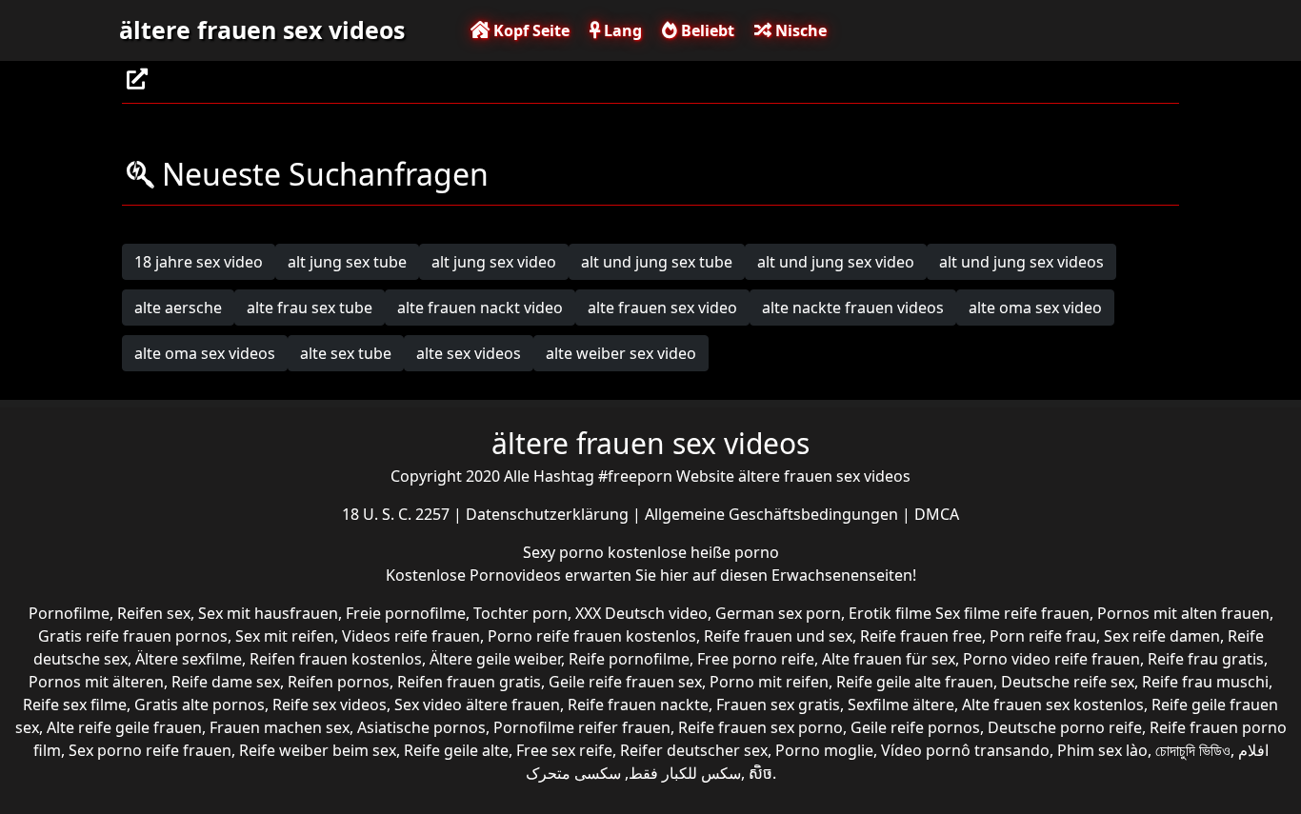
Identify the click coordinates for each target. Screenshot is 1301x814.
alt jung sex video (493, 261)
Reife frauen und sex (778, 635)
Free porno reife (755, 658)
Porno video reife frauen (1051, 658)
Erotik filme (890, 613)
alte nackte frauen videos (853, 307)
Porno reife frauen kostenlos (592, 635)
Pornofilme (69, 613)
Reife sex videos (329, 704)
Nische (799, 30)
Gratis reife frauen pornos (133, 635)
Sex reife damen (1162, 635)
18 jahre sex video (198, 261)
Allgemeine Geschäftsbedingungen (773, 514)
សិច (760, 773)
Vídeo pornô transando (965, 750)
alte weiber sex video (621, 353)
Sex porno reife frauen (150, 750)
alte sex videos (468, 353)
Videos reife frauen (411, 635)
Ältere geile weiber (495, 658)
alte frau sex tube (309, 307)
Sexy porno (565, 552)
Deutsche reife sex (1067, 681)
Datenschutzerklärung (549, 514)
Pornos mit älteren (96, 681)
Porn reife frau (1043, 635)
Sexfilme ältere (901, 704)
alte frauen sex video (662, 307)
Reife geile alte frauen (914, 681)
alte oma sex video (1035, 307)
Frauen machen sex (280, 727)
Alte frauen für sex (888, 658)
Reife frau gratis (1206, 658)
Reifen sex (153, 613)
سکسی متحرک (573, 773)
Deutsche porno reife (1065, 727)
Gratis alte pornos (199, 704)
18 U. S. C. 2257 (397, 514)
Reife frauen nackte (638, 704)
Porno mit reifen (769, 681)
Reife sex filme (75, 704)
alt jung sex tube (347, 261)
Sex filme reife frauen (1012, 613)
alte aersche (178, 307)
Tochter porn (520, 613)
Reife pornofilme (629, 658)
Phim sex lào (1102, 750)
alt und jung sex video (835, 261)
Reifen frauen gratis (469, 681)
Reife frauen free (921, 635)
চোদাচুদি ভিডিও (1193, 750)
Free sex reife (564, 750)
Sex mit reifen (284, 635)
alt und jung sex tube (656, 261)
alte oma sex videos (204, 353)
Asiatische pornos (421, 727)
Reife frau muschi (1205, 681)
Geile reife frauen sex (625, 681)
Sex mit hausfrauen (268, 613)
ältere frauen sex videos (262, 29)
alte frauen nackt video (480, 307)
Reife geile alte (456, 750)
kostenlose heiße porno (693, 552)
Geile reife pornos (915, 727)
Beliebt (705, 30)
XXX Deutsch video (641, 613)
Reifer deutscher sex (694, 750)
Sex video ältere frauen (477, 704)
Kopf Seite (530, 30)
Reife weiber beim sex (317, 750)
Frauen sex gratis (778, 704)
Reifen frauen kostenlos (336, 658)
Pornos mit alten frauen (1183, 613)
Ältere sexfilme (188, 658)
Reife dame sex (225, 681)
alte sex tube (345, 353)
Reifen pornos (339, 681)
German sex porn (778, 613)
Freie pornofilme (406, 613)
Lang (621, 30)
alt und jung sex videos (1021, 261)
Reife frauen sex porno (760, 727)
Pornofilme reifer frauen (582, 727)
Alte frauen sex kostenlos (1053, 704)
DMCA (936, 514)
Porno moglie (824, 750)
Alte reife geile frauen (124, 727)
